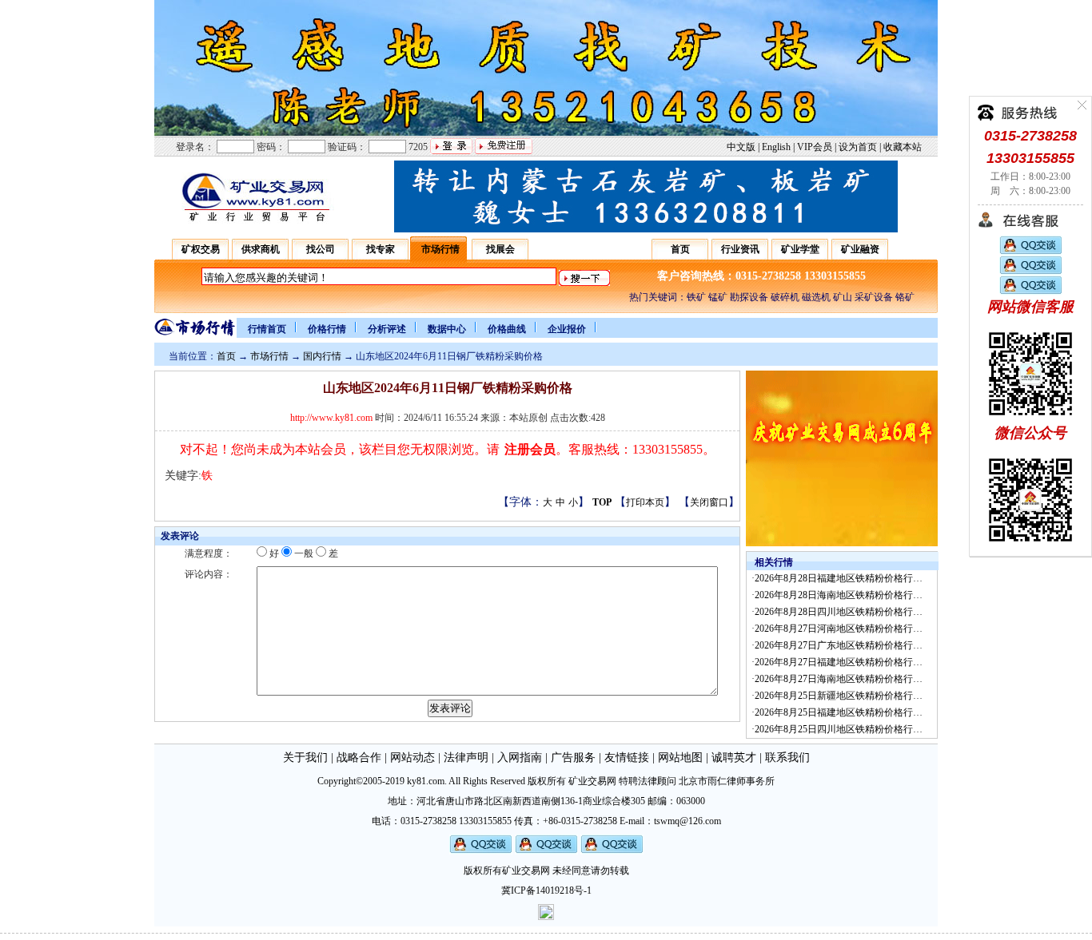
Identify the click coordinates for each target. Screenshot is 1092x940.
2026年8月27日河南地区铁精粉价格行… (839, 628)
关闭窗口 (709, 502)
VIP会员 (814, 147)
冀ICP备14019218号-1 (546, 890)
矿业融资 (860, 249)
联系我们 (787, 758)
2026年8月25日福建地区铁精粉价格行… (839, 712)
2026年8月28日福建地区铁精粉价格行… (839, 578)
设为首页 (858, 147)
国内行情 (322, 356)
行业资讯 (740, 249)
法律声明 (466, 758)
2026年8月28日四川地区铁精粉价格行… (839, 611)
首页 (680, 249)
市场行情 (440, 249)
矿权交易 (200, 249)
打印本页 (645, 502)
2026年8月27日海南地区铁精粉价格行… (839, 678)
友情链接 (626, 758)
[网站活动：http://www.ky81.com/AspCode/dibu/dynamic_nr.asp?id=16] (842, 543)
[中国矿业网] (254, 221)
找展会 (500, 249)
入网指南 (519, 758)
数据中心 (447, 329)
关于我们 (305, 758)
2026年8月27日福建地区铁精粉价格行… (839, 662)
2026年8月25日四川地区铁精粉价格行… (839, 729)
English (776, 147)
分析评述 (387, 329)
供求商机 (260, 249)
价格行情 (327, 329)
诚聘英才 (733, 758)
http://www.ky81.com (331, 417)
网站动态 (412, 758)
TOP (602, 502)
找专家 (380, 249)
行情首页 (267, 329)
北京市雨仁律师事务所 (727, 781)
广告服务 (573, 758)
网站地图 (680, 758)
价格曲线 (507, 329)
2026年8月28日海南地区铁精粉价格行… (839, 595)
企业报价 (567, 329)
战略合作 (359, 758)
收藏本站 (902, 147)
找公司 (320, 249)
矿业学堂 (800, 249)
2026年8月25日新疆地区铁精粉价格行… (839, 695)
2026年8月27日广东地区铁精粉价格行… (839, 645)
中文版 (741, 147)
